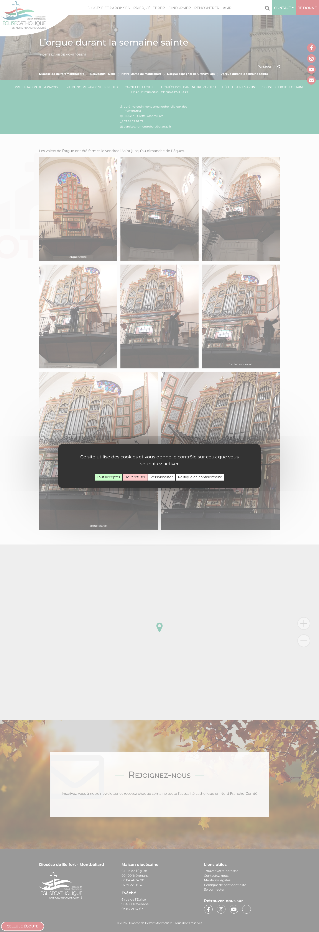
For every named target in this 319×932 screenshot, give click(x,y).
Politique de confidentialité (200, 477)
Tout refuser (135, 477)
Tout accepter (108, 477)
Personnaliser (161, 477)
